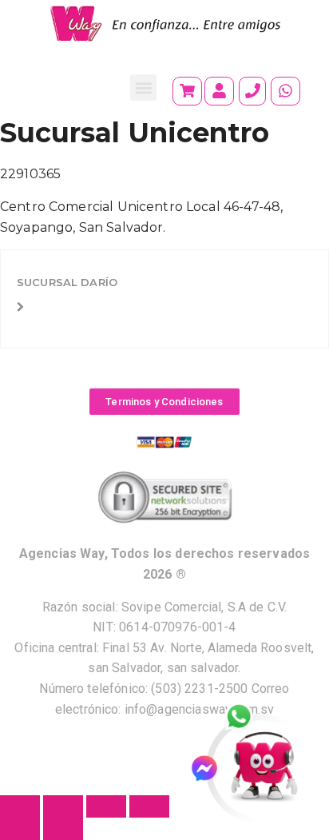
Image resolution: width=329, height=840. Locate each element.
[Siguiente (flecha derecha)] (63, 829)
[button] (143, 87)
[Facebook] (211, 768)
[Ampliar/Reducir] (20, 806)
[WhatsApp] (247, 718)
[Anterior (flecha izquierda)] (20, 829)
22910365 (30, 173)
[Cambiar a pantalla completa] (63, 806)
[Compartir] (106, 806)
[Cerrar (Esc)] (149, 806)
